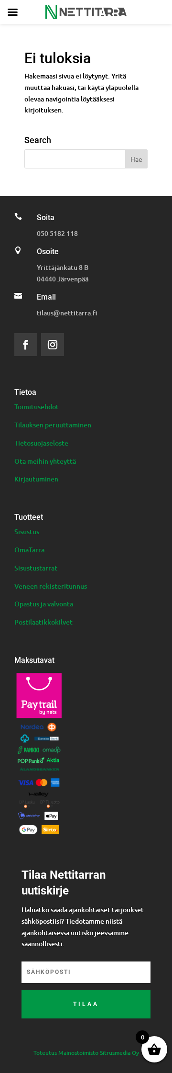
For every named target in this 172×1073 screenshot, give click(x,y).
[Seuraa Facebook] (25, 344)
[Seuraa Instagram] (52, 344)
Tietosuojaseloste (41, 442)
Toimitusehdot (36, 406)
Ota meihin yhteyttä (45, 461)
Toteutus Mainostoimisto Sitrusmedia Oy (86, 1053)
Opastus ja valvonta (43, 603)
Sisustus (26, 531)
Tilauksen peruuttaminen (52, 424)
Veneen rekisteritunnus (50, 586)
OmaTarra (29, 549)
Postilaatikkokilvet (43, 621)
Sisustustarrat (35, 567)
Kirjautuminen (36, 478)
